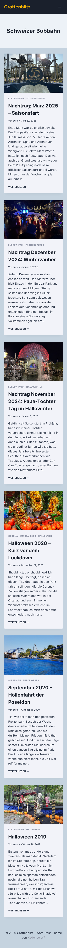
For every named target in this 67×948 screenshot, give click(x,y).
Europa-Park (16, 98)
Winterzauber (35, 245)
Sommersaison (35, 98)
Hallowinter (34, 387)
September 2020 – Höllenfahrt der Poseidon (30, 695)
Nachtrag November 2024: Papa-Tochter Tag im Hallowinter (31, 401)
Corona (13, 536)
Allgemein (14, 680)
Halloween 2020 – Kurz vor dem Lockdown (29, 550)
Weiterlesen (18, 187)
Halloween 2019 (27, 837)
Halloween (45, 536)
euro (15, 120)
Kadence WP (36, 937)
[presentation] (33, 73)
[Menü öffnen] (60, 6)
